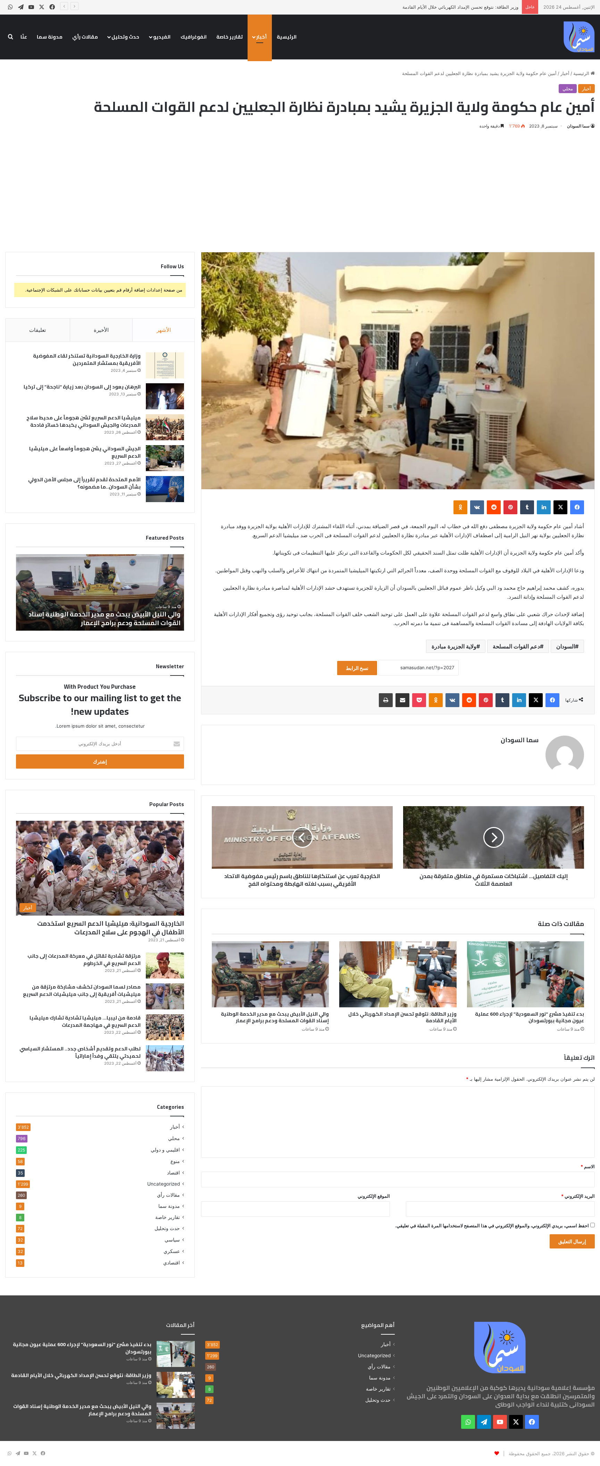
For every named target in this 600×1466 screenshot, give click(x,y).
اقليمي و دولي (165, 1150)
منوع (175, 1161)
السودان (565, 646)
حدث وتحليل (125, 36)
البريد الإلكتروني (578, 1196)
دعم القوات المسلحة (516, 646)
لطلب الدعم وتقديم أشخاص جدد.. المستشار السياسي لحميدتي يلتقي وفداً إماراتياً (80, 1052)
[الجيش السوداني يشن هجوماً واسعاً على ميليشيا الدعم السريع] (165, 458)
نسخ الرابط (357, 668)
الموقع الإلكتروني (374, 1196)
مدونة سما (49, 36)
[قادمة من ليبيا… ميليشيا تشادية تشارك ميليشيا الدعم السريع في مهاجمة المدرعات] (165, 1027)
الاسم (588, 1166)
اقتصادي (171, 1263)
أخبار (261, 36)
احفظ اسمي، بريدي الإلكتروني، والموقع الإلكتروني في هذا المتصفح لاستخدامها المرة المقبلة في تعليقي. (492, 1225)
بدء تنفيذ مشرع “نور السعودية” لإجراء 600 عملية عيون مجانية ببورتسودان (529, 1017)
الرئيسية (287, 36)
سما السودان (578, 126)
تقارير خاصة (229, 36)
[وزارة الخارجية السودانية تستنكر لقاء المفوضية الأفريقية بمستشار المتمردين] (165, 365)
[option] (100, 592)
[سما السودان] (579, 36)
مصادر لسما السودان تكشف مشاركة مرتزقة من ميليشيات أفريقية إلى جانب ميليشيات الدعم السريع (82, 990)
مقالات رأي (85, 36)
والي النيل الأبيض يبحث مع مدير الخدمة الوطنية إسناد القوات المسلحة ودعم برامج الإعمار (432, 7)
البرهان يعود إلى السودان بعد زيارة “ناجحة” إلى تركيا (82, 386)
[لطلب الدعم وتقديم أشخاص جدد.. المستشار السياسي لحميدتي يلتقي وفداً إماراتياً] (165, 1058)
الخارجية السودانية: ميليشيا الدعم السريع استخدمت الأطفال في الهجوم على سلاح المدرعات (110, 928)
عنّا (23, 36)
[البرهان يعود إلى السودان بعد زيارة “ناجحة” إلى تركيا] (165, 396)
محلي (567, 88)
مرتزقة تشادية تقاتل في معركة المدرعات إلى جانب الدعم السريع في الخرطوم (84, 959)
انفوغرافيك (194, 36)
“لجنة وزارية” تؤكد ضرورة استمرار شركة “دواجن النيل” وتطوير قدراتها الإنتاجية (104, 618)
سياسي (172, 1240)
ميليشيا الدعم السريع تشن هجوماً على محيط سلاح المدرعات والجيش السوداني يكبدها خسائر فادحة (83, 421)
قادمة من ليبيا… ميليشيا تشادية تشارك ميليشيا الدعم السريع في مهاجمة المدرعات (85, 1021)
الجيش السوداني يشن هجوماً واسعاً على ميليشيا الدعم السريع (85, 452)
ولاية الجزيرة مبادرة (454, 646)
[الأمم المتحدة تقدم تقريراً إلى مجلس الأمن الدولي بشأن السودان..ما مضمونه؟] (165, 489)
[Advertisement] (300, 189)
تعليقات (37, 330)
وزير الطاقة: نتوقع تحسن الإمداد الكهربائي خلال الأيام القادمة (402, 1017)
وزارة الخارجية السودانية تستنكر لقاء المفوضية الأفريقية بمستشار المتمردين (87, 359)
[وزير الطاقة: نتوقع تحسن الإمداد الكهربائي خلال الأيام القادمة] (397, 974)
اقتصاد (173, 1173)
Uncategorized (163, 1184)
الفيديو (161, 36)
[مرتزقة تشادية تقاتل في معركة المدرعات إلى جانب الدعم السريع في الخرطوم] (165, 965)
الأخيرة (101, 330)
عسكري (172, 1251)
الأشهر (164, 330)
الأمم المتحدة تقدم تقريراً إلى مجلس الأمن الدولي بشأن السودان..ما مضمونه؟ (84, 483)
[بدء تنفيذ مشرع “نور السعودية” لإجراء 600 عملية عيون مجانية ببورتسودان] (525, 974)
